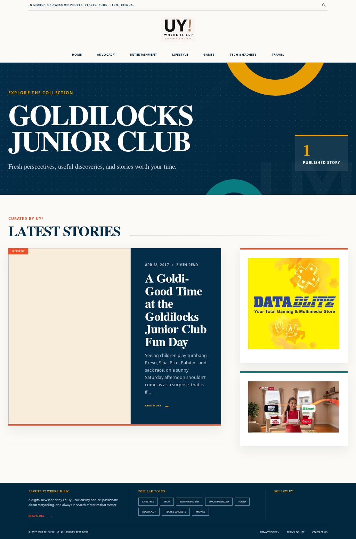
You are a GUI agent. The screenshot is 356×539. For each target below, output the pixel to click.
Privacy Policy (269, 532)
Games (209, 55)
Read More (153, 405)
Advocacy (106, 55)
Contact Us (319, 532)
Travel (278, 55)
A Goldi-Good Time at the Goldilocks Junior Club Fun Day (176, 309)
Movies (200, 511)
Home (77, 55)
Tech (167, 501)
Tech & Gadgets (243, 55)
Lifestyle (180, 55)
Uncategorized (219, 501)
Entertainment (143, 55)
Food (242, 501)
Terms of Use (296, 532)
